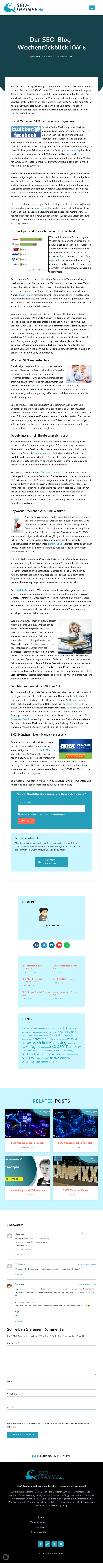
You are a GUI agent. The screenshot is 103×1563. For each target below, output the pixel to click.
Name (10, 1381)
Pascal (17, 1284)
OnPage (31, 1047)
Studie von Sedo (75, 704)
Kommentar (13, 1343)
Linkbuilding (54, 1039)
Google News (27, 1035)
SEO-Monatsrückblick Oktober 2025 (32, 967)
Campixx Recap (49, 1028)
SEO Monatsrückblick (49, 1051)
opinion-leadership (71, 150)
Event (47, 1032)
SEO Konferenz (34, 1051)
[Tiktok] (47, 1544)
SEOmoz (35, 386)
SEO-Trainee (67, 1047)
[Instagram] (40, 1544)
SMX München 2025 (72, 1055)
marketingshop (44, 208)
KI (75, 1036)
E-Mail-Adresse (24, 803)
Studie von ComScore (22, 720)
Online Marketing (51, 1043)
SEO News (63, 1051)
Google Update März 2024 (41, 1036)
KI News (29, 1039)
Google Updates (58, 1036)
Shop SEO (60, 1054)
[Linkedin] (54, 1544)
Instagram (70, 1036)
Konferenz (39, 1039)
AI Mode (26, 1028)
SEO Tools (29, 1054)
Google (72, 1032)
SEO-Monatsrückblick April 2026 (65, 967)
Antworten (18, 1255)
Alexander (52, 925)
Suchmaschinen (59, 1058)
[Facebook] (61, 1544)
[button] (36, 945)
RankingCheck (55, 544)
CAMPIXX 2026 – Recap (63, 979)
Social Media (30, 1058)
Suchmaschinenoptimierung (35, 1062)
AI (22, 1028)
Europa (64, 257)
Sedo (75, 696)
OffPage (32, 1043)
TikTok (52, 1062)
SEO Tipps (71, 1051)
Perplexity (41, 1047)
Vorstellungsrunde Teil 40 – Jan (66, 994)
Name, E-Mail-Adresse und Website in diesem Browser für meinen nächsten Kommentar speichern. (48, 1425)
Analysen (41, 1028)
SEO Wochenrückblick (46, 1054)
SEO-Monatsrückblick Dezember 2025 (32, 981)
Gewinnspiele (61, 1032)
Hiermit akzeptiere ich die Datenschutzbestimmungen (43, 814)
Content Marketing (65, 1028)
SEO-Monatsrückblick (42, 57)
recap (47, 1047)
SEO (53, 1047)
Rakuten (23, 295)
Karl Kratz (22, 590)
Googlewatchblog (50, 473)
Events (52, 1032)
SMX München (48, 750)
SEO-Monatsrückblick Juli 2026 (28, 1143)
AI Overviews (34, 1028)
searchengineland (43, 453)
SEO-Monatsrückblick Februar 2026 (36, 994)
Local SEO (66, 1039)
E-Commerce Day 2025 (38, 1032)
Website (10, 1407)
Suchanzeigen (43, 1059)
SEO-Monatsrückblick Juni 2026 (75, 1143)
